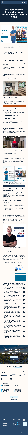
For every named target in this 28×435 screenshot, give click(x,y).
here (14, 47)
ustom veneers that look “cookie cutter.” (10, 73)
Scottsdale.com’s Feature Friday (17, 219)
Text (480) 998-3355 (14, 359)
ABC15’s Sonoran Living (13, 216)
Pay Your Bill (25, 424)
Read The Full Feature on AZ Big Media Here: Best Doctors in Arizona (14, 185)
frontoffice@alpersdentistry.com (19, 271)
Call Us (20, 273)
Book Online (20, 280)
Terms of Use (20, 432)
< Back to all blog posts (6, 342)
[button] (26, 2)
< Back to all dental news (4, 6)
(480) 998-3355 (19, 269)
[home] (3, 2)
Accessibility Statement (22, 433)
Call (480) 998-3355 (14, 397)
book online (14, 354)
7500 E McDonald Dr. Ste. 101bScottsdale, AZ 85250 (19, 268)
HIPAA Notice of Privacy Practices (23, 431)
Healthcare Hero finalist (21, 221)
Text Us (20, 275)
